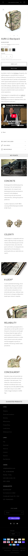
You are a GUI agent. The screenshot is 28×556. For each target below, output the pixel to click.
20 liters (16, 73)
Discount (5, 455)
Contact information (14, 552)
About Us (5, 448)
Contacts (5, 452)
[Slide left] (10, 35)
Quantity (3, 53)
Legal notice (22, 550)
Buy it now (14, 68)
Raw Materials (6, 459)
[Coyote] (6, 49)
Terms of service (7, 550)
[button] (3, 2)
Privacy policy (23, 547)
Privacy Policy (6, 425)
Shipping (8, 44)
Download (5, 445)
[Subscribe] (21, 513)
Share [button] (4, 132)
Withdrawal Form (7, 432)
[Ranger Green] (10, 49)
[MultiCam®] (2, 49)
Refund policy (6, 421)
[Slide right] (17, 35)
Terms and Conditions (8, 414)
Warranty (5, 418)
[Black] (13, 49)
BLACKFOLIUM (8, 547)
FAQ (4, 441)
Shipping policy (15, 550)
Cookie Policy (6, 428)
